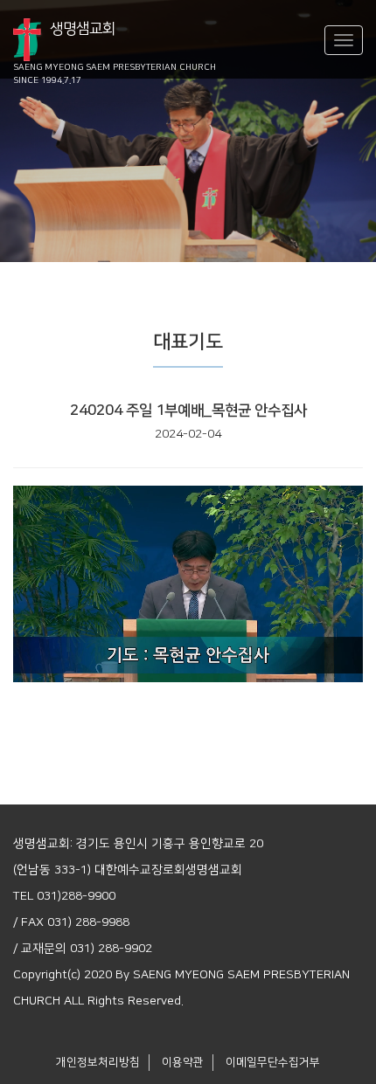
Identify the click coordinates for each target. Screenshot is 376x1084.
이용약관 (183, 1062)
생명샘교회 (114, 41)
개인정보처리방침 (98, 1062)
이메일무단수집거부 (273, 1062)
